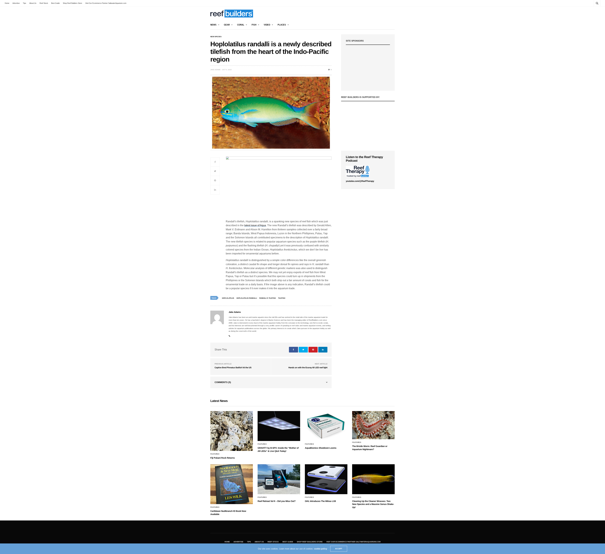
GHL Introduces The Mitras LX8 (320, 501)
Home (7, 3)
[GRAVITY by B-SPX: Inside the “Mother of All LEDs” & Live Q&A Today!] (279, 426)
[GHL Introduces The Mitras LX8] (326, 479)
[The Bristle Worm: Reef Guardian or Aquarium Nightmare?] (373, 425)
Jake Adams (215, 70)
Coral (240, 25)
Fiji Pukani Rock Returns (222, 458)
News (213, 25)
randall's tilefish (267, 298)
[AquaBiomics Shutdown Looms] (326, 426)
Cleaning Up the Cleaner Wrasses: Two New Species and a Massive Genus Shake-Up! (373, 504)
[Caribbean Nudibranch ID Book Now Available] (231, 484)
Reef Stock (44, 3)
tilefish (281, 298)
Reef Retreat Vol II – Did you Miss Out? (277, 501)
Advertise (16, 3)
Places (282, 25)
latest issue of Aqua (255, 225)
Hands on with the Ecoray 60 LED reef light (307, 367)
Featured (214, 454)
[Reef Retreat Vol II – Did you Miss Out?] (279, 479)
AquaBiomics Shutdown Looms (320, 448)
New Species (216, 36)
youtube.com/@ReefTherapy (360, 181)
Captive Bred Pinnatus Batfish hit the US (233, 367)
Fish (254, 25)
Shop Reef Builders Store (72, 3)
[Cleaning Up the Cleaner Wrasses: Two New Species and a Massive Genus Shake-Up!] (373, 479)
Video (267, 25)
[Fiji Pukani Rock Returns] (231, 431)
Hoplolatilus (228, 298)
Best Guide (55, 3)
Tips (24, 3)
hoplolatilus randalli (246, 298)
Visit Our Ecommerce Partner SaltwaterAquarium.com (105, 3)
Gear (227, 25)
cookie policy (320, 549)
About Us (32, 3)
